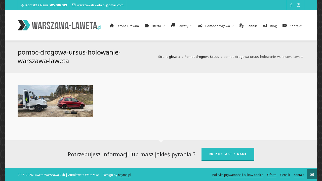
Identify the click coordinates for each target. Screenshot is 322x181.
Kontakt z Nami (230, 154)
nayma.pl (124, 175)
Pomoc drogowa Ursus (202, 56)
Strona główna (169, 56)
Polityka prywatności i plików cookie (237, 175)
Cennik (285, 175)
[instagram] (299, 5)
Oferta (271, 175)
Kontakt (299, 175)
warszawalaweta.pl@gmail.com (100, 5)
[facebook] (291, 5)
